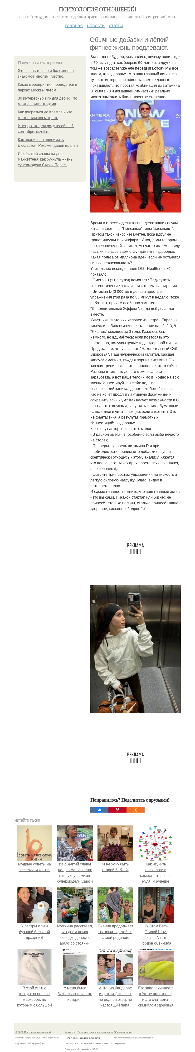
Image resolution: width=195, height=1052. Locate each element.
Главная (74, 25)
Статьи (116, 25)
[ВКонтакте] (99, 810)
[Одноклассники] (136, 810)
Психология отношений (97, 9)
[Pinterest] (117, 810)
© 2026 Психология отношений (33, 1032)
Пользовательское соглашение (95, 1032)
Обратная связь (123, 1032)
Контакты (70, 1032)
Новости (96, 25)
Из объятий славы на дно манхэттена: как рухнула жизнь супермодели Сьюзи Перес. (45, 159)
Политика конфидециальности (82, 1037)
